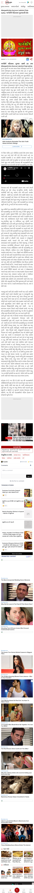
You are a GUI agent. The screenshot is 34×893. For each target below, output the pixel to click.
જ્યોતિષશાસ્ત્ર (26, 455)
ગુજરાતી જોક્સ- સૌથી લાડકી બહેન (6, 877)
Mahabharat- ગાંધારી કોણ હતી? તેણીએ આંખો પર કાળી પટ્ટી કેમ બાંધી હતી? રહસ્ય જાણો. (16, 450)
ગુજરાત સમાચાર (5, 6)
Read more (9, 438)
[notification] (31, 2)
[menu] (2, 2)
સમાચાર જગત (17, 455)
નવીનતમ (6, 865)
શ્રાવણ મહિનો (15, 6)
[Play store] (28, 2)
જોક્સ (3, 458)
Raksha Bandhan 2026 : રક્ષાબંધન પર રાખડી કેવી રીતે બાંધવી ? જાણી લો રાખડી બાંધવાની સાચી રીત (18, 876)
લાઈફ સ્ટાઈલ (17, 458)
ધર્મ (23, 458)
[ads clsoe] (33, 884)
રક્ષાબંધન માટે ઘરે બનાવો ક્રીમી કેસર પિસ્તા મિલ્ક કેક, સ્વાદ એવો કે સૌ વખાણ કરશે (17, 860)
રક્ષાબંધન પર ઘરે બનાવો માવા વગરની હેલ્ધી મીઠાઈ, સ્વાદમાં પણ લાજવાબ (6, 860)
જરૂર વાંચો (6, 849)
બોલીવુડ (23, 6)
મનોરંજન (9, 458)
